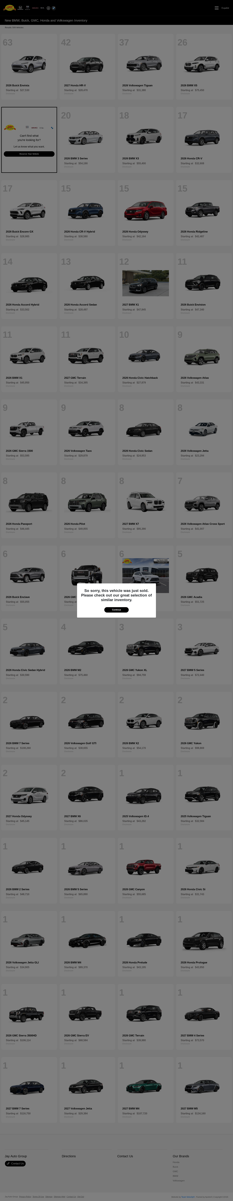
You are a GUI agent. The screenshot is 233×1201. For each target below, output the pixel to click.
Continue (116, 610)
